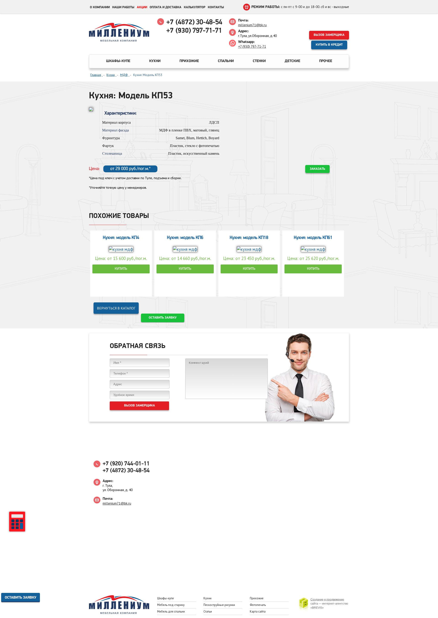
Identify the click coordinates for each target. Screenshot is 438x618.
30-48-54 (194, 22)
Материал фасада (115, 130)
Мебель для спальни (171, 611)
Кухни (155, 61)
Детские (292, 61)
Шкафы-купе (118, 61)
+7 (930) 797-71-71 (252, 46)
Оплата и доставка (165, 7)
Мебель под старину (171, 605)
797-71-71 (194, 30)
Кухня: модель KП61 (313, 238)
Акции (142, 7)
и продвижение (334, 599)
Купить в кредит (329, 45)
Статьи (207, 611)
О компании (100, 7)
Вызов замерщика (329, 35)
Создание (316, 599)
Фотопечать (258, 605)
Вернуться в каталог (116, 308)
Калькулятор (194, 7)
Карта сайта (258, 611)
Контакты (216, 7)
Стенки (259, 61)
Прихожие (189, 61)
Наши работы (123, 7)
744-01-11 (126, 464)
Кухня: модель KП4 (121, 238)
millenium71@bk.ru (252, 25)
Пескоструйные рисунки (219, 605)
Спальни (226, 61)
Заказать (317, 169)
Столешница (112, 153)
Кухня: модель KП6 (185, 238)
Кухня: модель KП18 (249, 238)
